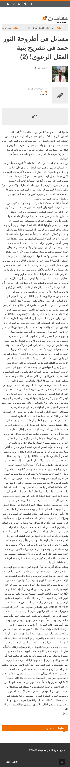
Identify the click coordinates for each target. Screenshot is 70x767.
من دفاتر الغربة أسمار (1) (46, 27)
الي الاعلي (10, 761)
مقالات (63, 27)
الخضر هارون (41, 67)
